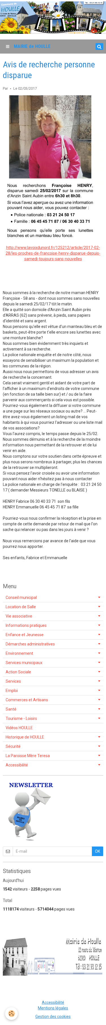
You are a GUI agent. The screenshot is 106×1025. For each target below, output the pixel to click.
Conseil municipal (21, 597)
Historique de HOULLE (25, 737)
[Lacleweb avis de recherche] (53, 167)
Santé (11, 709)
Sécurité (13, 746)
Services (13, 681)
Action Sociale (18, 672)
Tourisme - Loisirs (21, 718)
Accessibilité (17, 765)
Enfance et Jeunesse (25, 634)
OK (97, 851)
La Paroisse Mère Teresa (28, 755)
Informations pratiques (26, 625)
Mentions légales (53, 1008)
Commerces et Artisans (27, 700)
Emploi (12, 690)
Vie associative (19, 616)
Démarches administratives (30, 644)
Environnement (19, 653)
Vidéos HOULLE (19, 728)
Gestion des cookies (53, 1016)
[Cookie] (11, 1013)
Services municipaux (24, 662)
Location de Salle (21, 607)
